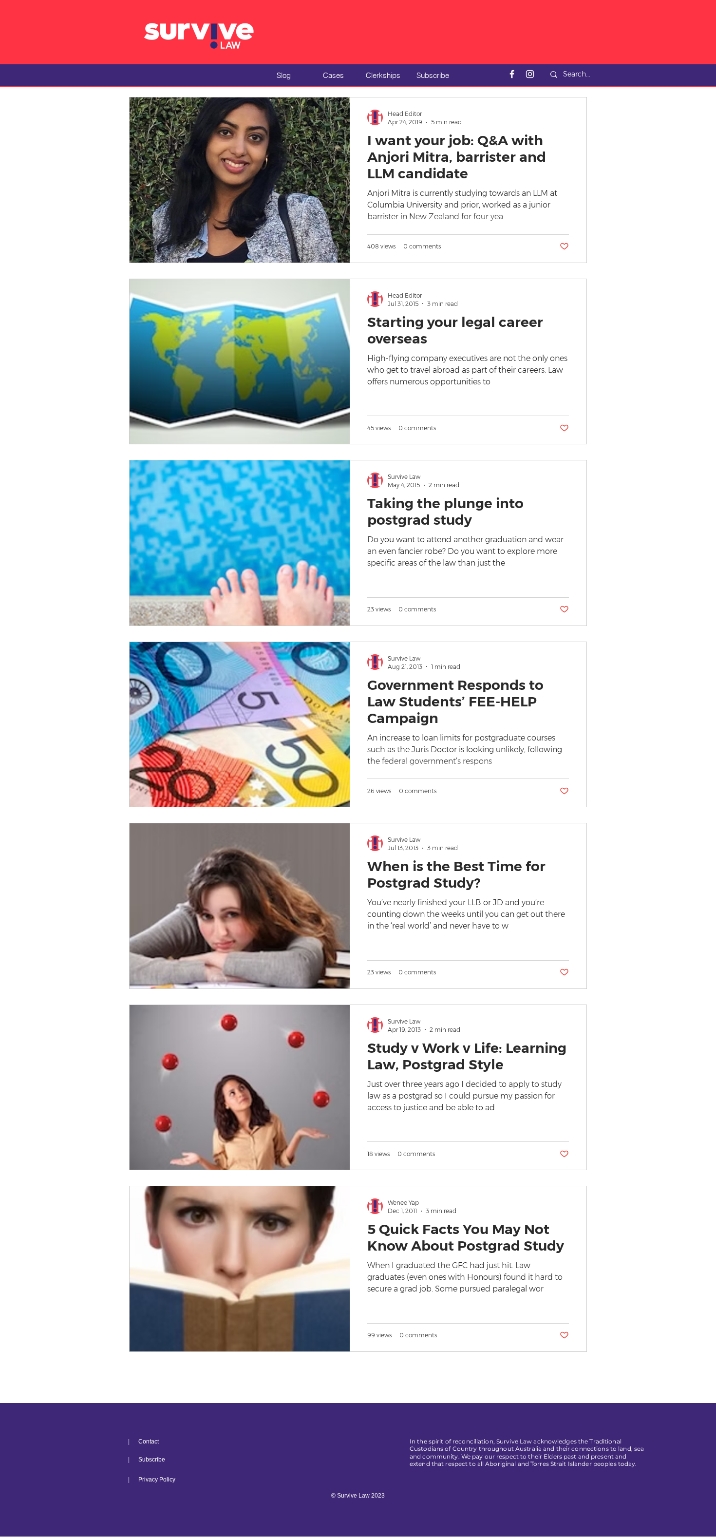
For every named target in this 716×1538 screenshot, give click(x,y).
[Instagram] (530, 74)
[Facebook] (512, 74)
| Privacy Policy (151, 1479)
